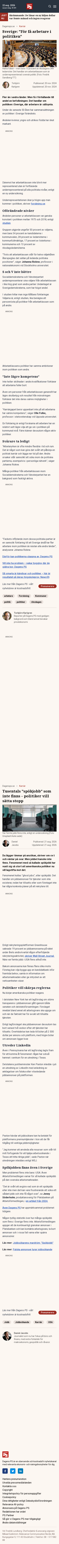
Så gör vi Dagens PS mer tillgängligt (21, 1519)
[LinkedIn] (20, 1471)
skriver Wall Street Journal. (39, 956)
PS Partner (8, 1515)
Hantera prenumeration (14, 1479)
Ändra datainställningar (14, 1522)
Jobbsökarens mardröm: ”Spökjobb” (33, 1242)
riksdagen (36, 602)
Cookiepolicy (9, 1497)
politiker (21, 602)
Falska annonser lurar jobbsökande (32, 1249)
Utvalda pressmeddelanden (16, 1482)
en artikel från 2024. (37, 1201)
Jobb (6, 1322)
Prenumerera (47, 586)
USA (50, 1322)
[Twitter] (12, 1471)
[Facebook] (5, 1471)
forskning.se (38, 203)
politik (7, 602)
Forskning (24, 596)
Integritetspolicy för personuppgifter (21, 1493)
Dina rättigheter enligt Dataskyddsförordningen (27, 1500)
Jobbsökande (22, 1322)
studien (6, 223)
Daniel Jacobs (21, 1333)
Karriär (22, 26)
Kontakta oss (9, 1486)
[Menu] (55, 6)
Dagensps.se (8, 26)
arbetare (8, 596)
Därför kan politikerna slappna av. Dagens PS (27, 556)
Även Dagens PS (11, 1207)
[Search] (50, 6)
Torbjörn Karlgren (23, 613)
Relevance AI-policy (13, 1504)
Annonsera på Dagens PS (15, 1508)
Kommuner (40, 596)
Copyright (7, 1489)
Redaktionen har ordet (14, 1511)
